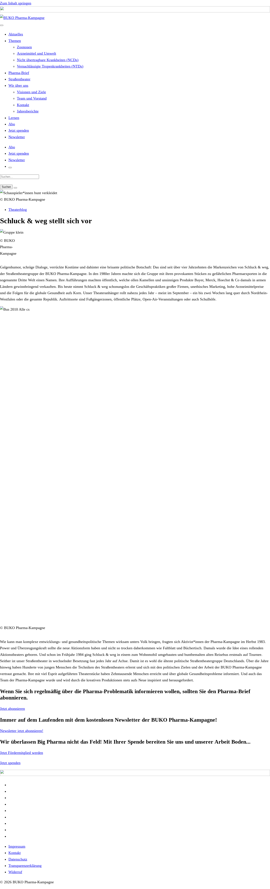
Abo (11, 124)
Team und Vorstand (32, 98)
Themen (14, 41)
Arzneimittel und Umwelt (36, 53)
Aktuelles (15, 34)
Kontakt (23, 105)
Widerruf (15, 872)
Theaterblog (17, 209)
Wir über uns (18, 85)
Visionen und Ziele (31, 92)
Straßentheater (19, 79)
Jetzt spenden (18, 130)
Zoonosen (24, 47)
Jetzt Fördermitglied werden (21, 753)
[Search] (15, 187)
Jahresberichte (28, 111)
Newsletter (16, 137)
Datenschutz (17, 859)
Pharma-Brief (18, 73)
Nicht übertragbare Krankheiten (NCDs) (47, 60)
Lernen (13, 118)
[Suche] (10, 167)
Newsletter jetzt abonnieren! (21, 731)
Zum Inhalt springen (15, 3)
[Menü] (1, 25)
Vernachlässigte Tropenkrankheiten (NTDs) (50, 66)
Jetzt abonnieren (12, 708)
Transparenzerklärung (25, 865)
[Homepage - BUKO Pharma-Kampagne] (22, 18)
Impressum (16, 846)
